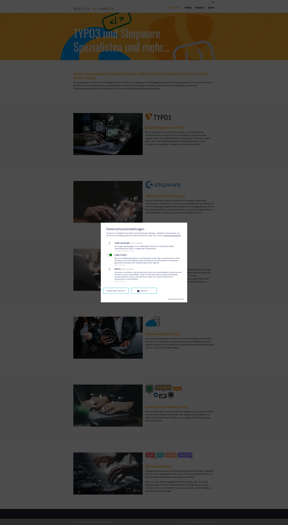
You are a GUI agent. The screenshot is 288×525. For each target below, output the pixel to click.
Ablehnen (144, 291)
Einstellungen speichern (116, 291)
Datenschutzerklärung (172, 235)
